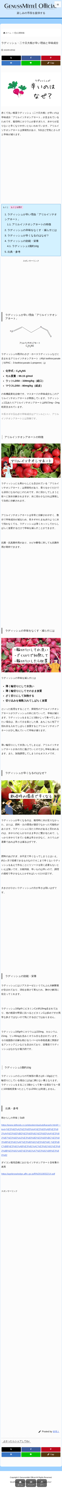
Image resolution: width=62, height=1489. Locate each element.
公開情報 (21, 33)
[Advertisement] (31, 170)
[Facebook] (31, 58)
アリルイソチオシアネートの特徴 (29, 224)
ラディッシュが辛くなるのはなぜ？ (27, 235)
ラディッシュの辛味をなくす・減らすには (31, 230)
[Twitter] (11, 58)
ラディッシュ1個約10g (23, 246)
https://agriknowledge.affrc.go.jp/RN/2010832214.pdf (28, 1174)
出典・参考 (12, 251)
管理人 (56, 1431)
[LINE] (31, 63)
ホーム (8, 33)
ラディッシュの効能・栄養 (22, 241)
